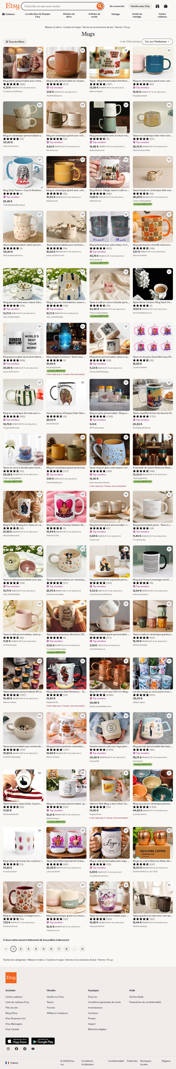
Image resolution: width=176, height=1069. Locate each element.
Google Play (43, 1041)
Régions (166, 1061)
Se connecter (117, 6)
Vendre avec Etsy (140, 6)
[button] (12, 1062)
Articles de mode (94, 15)
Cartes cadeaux (162, 15)
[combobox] (58, 6)
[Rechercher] (100, 6)
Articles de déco (69, 15)
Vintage (115, 14)
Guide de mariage (137, 15)
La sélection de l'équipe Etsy (37, 15)
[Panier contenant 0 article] (166, 6)
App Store (17, 1041)
